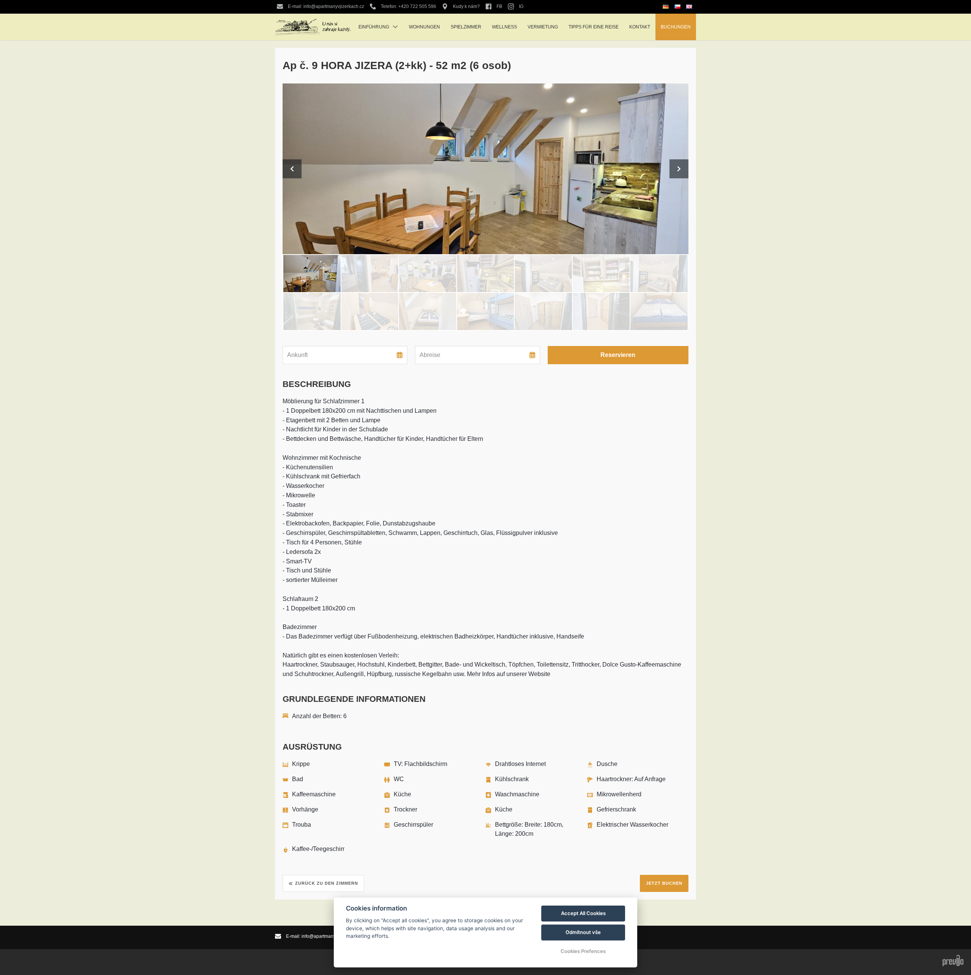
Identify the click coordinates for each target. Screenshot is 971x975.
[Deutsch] (667, 7)
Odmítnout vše (583, 932)
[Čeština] (678, 6)
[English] (690, 6)
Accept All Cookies (583, 913)
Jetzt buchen (664, 883)
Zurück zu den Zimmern (326, 883)
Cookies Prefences (583, 951)
